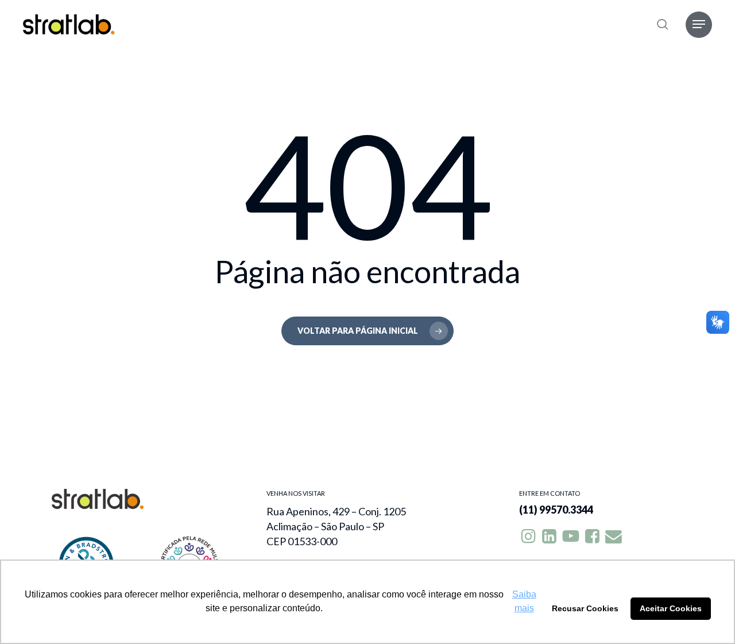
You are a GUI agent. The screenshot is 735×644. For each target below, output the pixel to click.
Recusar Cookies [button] (585, 608)
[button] (699, 24)
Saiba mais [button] (524, 601)
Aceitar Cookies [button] (671, 608)
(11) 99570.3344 (556, 509)
